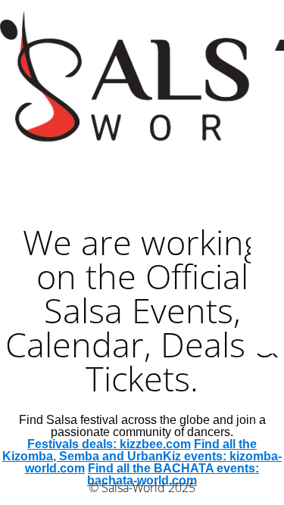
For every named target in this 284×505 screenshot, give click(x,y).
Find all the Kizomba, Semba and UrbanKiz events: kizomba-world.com (142, 456)
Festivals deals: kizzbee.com (109, 444)
